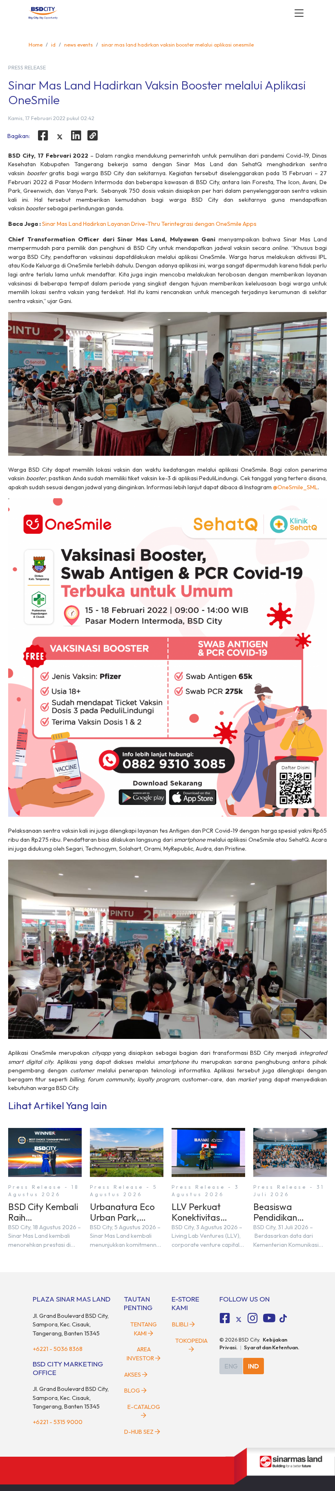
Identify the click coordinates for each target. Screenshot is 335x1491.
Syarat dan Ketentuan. (271, 1347)
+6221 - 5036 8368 (58, 1349)
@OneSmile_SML (295, 487)
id (53, 44)
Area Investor (140, 1354)
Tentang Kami (143, 1329)
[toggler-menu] (299, 13)
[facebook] (42, 135)
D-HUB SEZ (139, 1431)
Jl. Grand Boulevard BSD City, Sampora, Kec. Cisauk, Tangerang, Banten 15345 (71, 1324)
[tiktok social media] (238, 1319)
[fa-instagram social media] (252, 1318)
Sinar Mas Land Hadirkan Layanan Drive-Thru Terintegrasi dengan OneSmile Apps (149, 223)
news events (78, 44)
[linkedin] (76, 135)
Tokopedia (191, 1340)
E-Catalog (143, 1407)
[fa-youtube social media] (269, 1318)
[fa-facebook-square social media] (225, 1318)
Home (35, 44)
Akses (132, 1374)
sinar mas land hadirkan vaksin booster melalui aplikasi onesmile (177, 44)
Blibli (180, 1324)
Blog (132, 1390)
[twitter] (59, 136)
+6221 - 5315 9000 (58, 1422)
